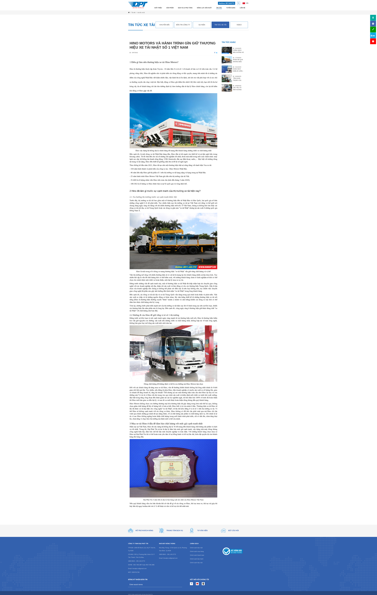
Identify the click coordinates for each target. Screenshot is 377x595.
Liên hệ (242, 8)
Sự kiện (202, 25)
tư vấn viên (202, 530)
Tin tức (219, 7)
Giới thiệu (158, 8)
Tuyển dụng (230, 8)
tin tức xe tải (220, 25)
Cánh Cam (202, 591)
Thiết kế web (193, 591)
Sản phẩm (170, 8)
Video (239, 25)
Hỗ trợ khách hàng (144, 530)
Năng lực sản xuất (204, 8)
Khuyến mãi (164, 25)
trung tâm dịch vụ (174, 530)
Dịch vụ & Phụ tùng (185, 8)
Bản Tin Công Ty (183, 25)
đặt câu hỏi (233, 530)
